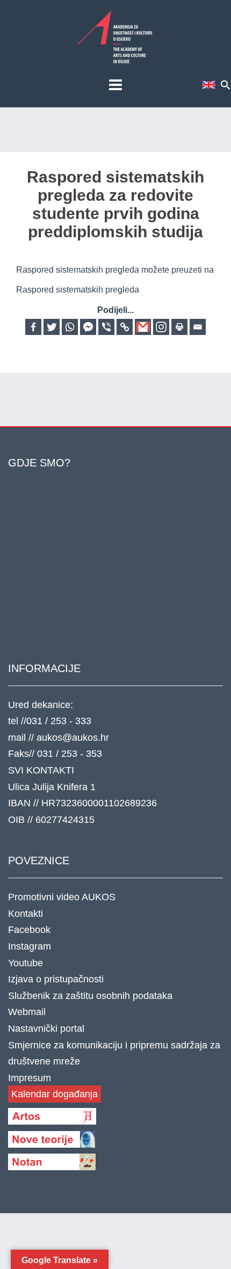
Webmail (27, 1012)
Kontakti (25, 913)
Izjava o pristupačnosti (56, 979)
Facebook (29, 929)
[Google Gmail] (143, 327)
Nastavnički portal (46, 1028)
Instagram (29, 946)
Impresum (29, 1078)
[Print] (179, 327)
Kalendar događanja (54, 1094)
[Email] (198, 327)
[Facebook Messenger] (88, 327)
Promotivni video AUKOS (62, 897)
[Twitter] (52, 327)
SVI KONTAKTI (41, 770)
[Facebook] (33, 327)
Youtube (25, 963)
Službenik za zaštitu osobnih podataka (90, 995)
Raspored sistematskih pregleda (77, 289)
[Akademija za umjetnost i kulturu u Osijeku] (115, 36)
